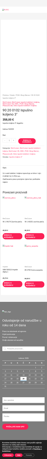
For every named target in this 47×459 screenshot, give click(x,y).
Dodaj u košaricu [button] (8, 236)
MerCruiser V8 (8, 104)
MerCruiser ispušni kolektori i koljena (25, 102)
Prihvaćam (8, 455)
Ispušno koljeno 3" (15, 157)
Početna (6, 95)
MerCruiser (7, 102)
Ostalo (12, 95)
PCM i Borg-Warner (23, 95)
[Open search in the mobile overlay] (23, 348)
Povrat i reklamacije (9, 337)
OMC (16, 104)
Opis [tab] (4, 168)
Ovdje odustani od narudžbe (12, 340)
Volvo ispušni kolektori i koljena (25, 106)
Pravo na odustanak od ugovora (14, 331)
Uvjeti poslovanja (8, 334)
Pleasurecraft (8, 106)
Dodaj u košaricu (27, 141)
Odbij (18, 455)
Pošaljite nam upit (15, 427)
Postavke (29, 455)
